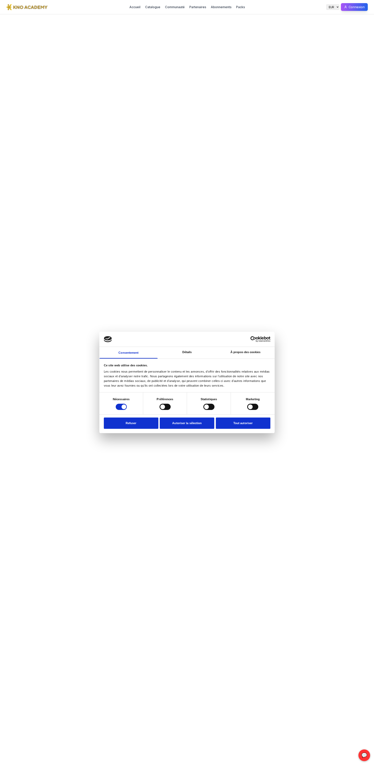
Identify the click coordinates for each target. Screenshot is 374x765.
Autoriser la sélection (187, 423)
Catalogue (152, 7)
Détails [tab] (187, 352)
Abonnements (221, 7)
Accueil (134, 7)
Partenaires (197, 7)
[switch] (165, 407)
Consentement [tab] (128, 352)
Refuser (131, 423)
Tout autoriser (243, 423)
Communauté (175, 7)
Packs (240, 7)
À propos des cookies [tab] (245, 352)
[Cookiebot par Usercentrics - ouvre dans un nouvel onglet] (253, 339)
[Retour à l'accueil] (27, 7)
